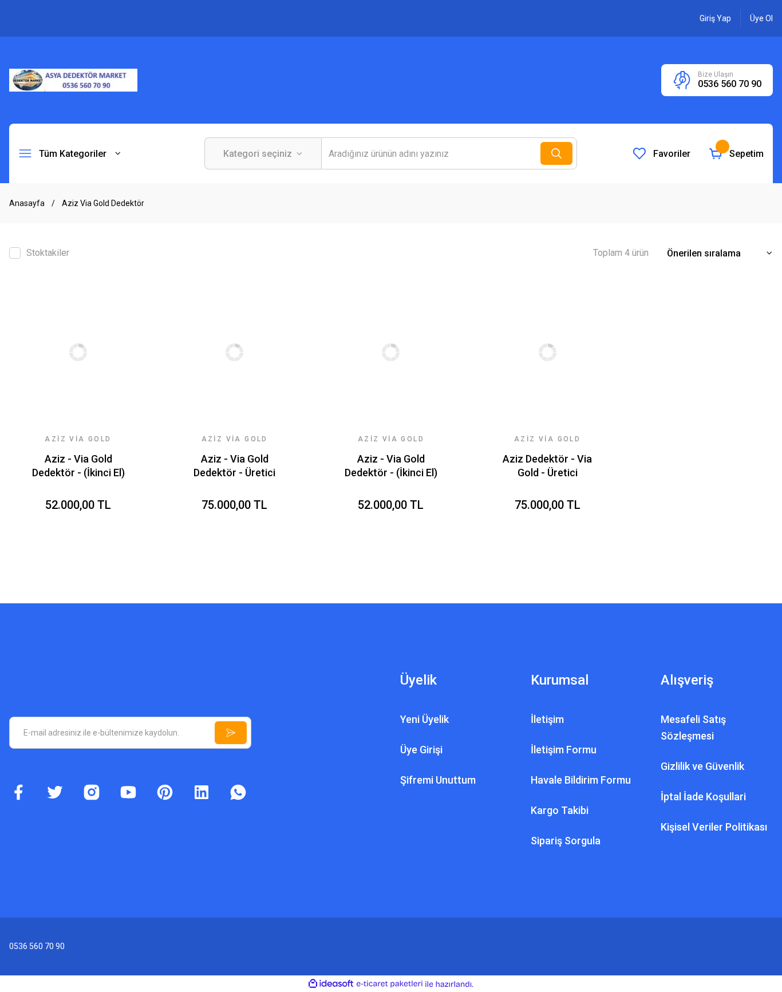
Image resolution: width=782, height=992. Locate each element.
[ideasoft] (331, 984)
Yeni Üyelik (424, 719)
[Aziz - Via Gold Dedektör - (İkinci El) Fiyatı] (78, 352)
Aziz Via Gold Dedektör (103, 203)
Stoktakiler (47, 252)
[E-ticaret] (389, 984)
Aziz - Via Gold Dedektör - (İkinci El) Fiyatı (78, 466)
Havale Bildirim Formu (581, 780)
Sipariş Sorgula (566, 841)
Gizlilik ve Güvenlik (702, 766)
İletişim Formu (564, 750)
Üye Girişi (421, 750)
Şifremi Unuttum (438, 780)
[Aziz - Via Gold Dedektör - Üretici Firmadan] (234, 352)
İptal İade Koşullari (703, 797)
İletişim (547, 719)
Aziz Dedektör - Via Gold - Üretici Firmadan (547, 466)
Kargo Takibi (560, 810)
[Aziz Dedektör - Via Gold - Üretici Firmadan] (548, 352)
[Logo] (73, 80)
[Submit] (231, 732)
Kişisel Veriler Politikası (714, 827)
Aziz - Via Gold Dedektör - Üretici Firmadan (234, 466)
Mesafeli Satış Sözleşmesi (693, 727)
